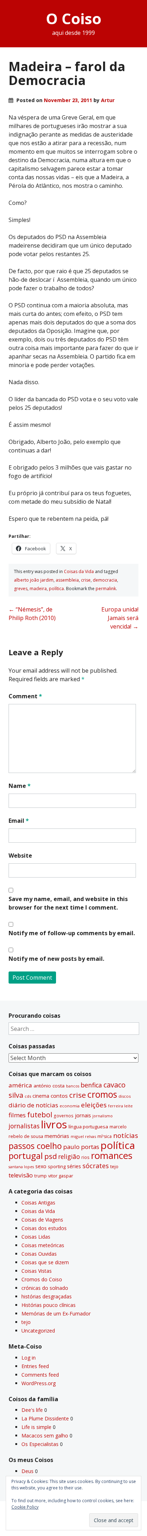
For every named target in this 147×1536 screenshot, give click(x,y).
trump (40, 1176)
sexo (40, 1166)
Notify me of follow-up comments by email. (72, 933)
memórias (57, 1135)
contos (59, 1095)
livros (54, 1124)
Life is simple (36, 1427)
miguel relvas (83, 1136)
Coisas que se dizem (45, 1262)
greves (20, 589)
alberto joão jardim (34, 580)
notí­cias (125, 1135)
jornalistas (24, 1126)
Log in (28, 1357)
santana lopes (21, 1166)
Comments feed (40, 1374)
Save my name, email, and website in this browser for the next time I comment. (68, 903)
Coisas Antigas (38, 1202)
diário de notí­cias (33, 1105)
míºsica (104, 1136)
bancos (72, 1086)
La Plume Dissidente (45, 1418)
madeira (38, 589)
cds (28, 1096)
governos (64, 1115)
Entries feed (35, 1366)
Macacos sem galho (44, 1435)
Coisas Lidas (35, 1236)
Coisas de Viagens (42, 1219)
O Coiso (73, 18)
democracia (105, 580)
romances (111, 1155)
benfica (91, 1085)
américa (20, 1085)
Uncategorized (38, 1330)
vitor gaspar (60, 1175)
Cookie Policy (25, 1507)
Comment (25, 696)
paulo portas (81, 1147)
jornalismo (102, 1115)
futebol (39, 1114)
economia (70, 1105)
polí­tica (56, 589)
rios (85, 1157)
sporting (57, 1166)
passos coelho (35, 1145)
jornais (83, 1115)
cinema (40, 1095)
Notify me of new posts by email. (56, 959)
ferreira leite (120, 1105)
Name (20, 786)
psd (50, 1156)
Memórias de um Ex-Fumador (56, 1313)
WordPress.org (38, 1383)
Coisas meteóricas (42, 1245)
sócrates (95, 1165)
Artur (108, 100)
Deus (27, 1471)
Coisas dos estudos (44, 1228)
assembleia (67, 580)
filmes (17, 1115)
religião (69, 1156)
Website (20, 855)
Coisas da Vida (79, 571)
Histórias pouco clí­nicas (48, 1305)
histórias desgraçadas (46, 1296)
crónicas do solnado (44, 1288)
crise (86, 580)
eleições (94, 1104)
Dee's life (32, 1410)
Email (19, 821)
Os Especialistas (40, 1444)
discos (124, 1096)
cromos (102, 1094)
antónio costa (49, 1085)
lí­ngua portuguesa (88, 1126)
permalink (106, 589)
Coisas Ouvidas (39, 1253)
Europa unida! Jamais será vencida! (119, 617)
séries (74, 1166)
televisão (21, 1175)
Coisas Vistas (36, 1270)
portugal (26, 1155)
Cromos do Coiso (41, 1279)
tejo (114, 1166)
